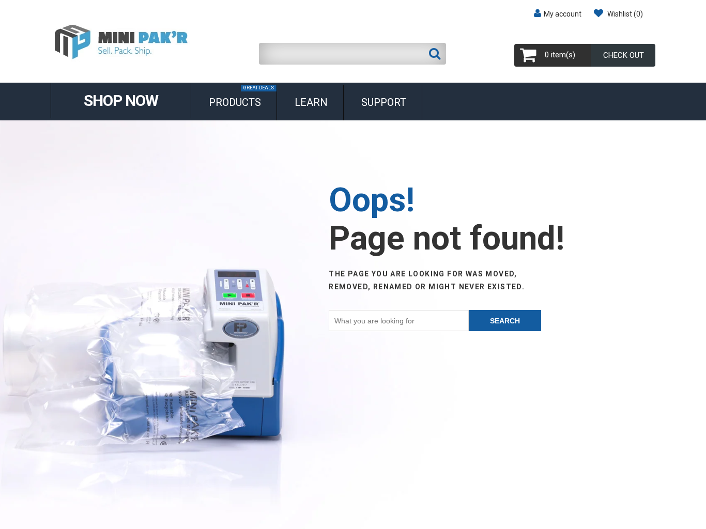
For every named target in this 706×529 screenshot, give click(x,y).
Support (383, 102)
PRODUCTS (241, 96)
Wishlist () (624, 14)
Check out (623, 55)
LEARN (311, 102)
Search (505, 321)
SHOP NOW (121, 100)
